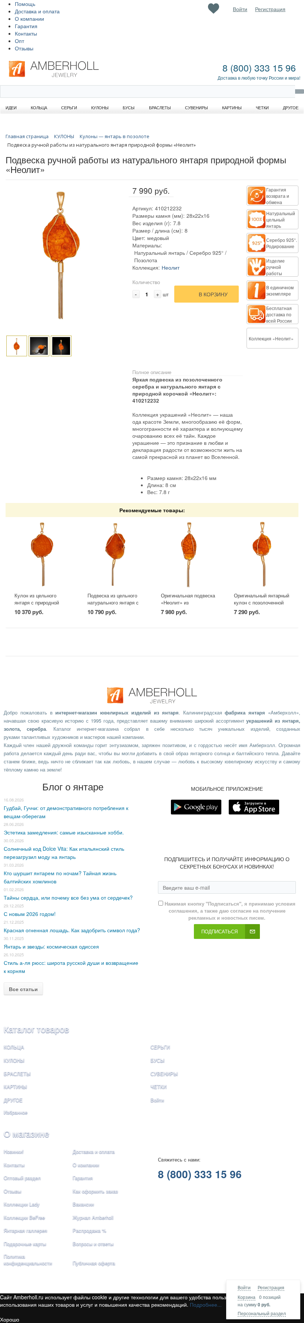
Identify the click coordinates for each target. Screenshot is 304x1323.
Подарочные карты (25, 1243)
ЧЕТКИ (158, 1086)
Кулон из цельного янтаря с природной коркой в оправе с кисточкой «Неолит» (37, 606)
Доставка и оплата (37, 11)
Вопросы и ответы (93, 1243)
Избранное (15, 1112)
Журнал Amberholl (93, 1217)
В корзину (213, 294)
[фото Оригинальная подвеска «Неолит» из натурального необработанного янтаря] (189, 554)
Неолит (170, 267)
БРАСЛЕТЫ (17, 1073)
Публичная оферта (94, 1262)
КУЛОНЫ (14, 1060)
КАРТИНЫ (15, 1086)
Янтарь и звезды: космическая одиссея (51, 946)
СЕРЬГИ (160, 1046)
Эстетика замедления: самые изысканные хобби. (64, 832)
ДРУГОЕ (13, 1099)
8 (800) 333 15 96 (259, 67)
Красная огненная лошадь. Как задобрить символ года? (72, 930)
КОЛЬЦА (14, 1046)
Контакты (26, 33)
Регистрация (271, 1287)
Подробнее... (206, 1304)
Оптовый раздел (22, 1177)
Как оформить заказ (95, 1190)
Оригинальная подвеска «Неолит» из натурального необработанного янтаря (188, 606)
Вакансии (83, 1203)
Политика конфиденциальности (28, 1260)
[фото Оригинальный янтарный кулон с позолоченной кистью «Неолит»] (262, 554)
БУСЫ (158, 1060)
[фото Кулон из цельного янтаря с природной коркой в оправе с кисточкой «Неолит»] (42, 554)
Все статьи (23, 989)
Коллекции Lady (22, 1203)
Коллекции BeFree (24, 1217)
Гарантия (26, 26)
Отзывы (24, 48)
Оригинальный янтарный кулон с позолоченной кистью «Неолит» (261, 602)
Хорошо (9, 1319)
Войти (244, 1287)
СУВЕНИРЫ (164, 1073)
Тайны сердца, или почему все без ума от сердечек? (68, 897)
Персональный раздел (262, 1313)
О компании (29, 18)
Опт (19, 40)
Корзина (246, 1297)
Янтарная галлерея (25, 1230)
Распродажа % (89, 1230)
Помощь (25, 3)
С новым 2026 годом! (30, 913)
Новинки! (14, 1151)
